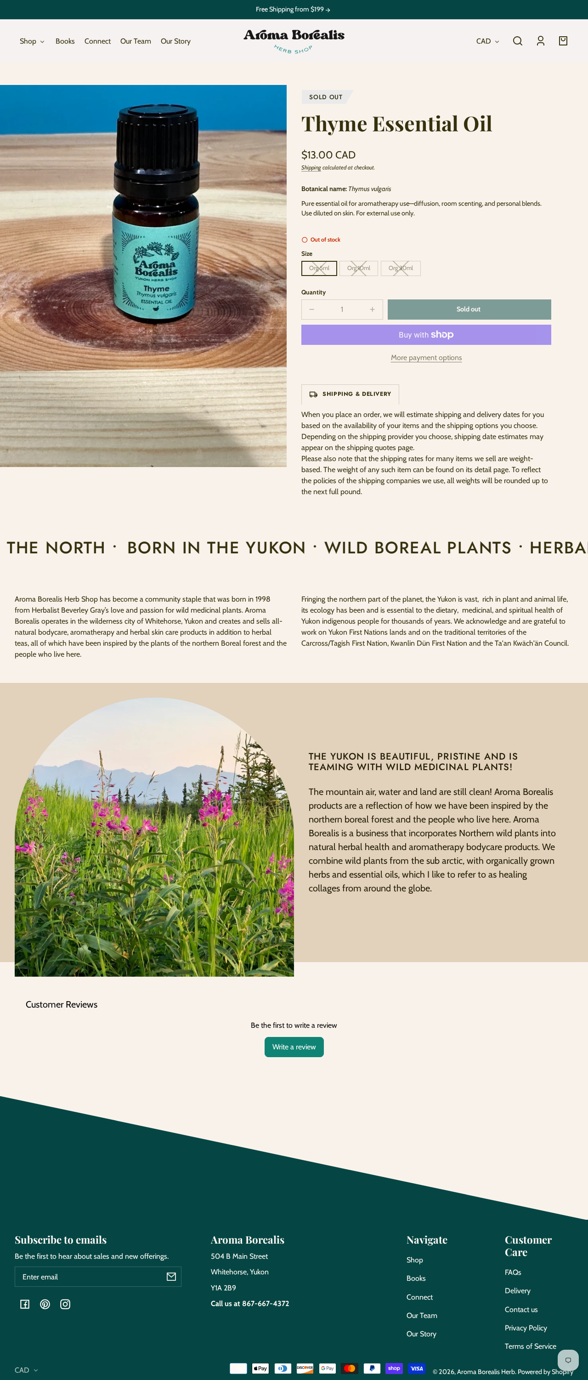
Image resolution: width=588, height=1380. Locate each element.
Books (416, 1278)
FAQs (513, 1272)
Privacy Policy (526, 1328)
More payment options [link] (426, 357)
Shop (415, 1260)
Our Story (421, 1333)
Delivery (518, 1290)
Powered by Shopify (545, 1372)
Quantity (313, 292)
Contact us (521, 1309)
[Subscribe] (171, 1277)
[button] (518, 41)
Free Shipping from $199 (290, 9)
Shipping (311, 167)
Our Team (422, 1315)
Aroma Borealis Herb (486, 1372)
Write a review (294, 1046)
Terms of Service (530, 1346)
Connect (420, 1297)
